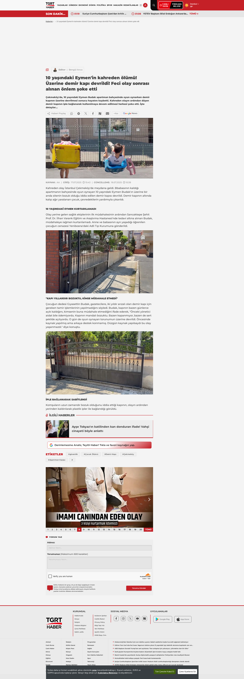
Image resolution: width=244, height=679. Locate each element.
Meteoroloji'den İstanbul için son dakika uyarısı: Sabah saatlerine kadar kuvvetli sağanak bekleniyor (151, 642)
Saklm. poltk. (79, 632)
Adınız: (51, 542)
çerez (94, 670)
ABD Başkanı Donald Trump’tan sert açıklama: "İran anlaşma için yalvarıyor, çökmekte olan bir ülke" (152, 648)
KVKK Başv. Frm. (100, 635)
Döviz (48, 652)
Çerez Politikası (80, 629)
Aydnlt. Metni (99, 632)
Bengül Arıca (75, 69)
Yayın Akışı (91, 665)
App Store (184, 619)
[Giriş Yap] (145, 5)
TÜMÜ (192, 13)
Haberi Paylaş (58, 113)
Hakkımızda (79, 616)
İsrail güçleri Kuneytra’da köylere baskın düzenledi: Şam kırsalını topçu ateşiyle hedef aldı (147, 652)
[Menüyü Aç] (141, 5)
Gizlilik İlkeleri (100, 619)
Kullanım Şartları (101, 616)
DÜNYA (92, 5)
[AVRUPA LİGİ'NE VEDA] (99, 497)
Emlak (48, 665)
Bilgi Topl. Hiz (99, 625)
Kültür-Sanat (70, 645)
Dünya (48, 655)
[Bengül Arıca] (55, 70)
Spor (89, 658)
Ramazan (90, 645)
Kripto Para (70, 648)
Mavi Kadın (70, 658)
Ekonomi (49, 661)
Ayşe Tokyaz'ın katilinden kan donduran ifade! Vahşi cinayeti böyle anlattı (110, 429)
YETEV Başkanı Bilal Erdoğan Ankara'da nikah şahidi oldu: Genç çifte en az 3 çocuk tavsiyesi (104, 13)
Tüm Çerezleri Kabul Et (164, 672)
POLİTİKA (101, 5)
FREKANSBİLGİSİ (177, 5)
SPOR (109, 5)
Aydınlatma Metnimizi (108, 673)
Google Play (165, 619)
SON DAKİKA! (56, 14)
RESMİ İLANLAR (130, 5)
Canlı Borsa (50, 645)
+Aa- (116, 113)
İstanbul (70, 188)
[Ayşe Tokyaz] (57, 428)
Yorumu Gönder (139, 588)
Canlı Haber (50, 648)
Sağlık (89, 648)
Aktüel (48, 642)
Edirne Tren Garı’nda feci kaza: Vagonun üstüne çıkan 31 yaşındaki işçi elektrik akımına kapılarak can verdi (154, 645)
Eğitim (48, 658)
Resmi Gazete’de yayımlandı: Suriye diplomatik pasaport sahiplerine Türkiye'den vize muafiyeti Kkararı (152, 655)
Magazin (69, 655)
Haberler (49, 21)
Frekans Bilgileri (80, 625)
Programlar (91, 642)
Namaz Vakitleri (71, 665)
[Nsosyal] (100, 113)
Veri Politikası (99, 629)
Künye (77, 619)
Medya (68, 661)
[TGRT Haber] (50, 5)
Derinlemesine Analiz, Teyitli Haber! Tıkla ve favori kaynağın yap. (95, 445)
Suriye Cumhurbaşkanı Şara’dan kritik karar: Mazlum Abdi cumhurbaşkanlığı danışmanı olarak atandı (152, 661)
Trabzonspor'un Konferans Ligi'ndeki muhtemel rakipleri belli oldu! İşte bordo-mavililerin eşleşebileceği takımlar (165, 13)
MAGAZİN (117, 5)
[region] (122, 672)
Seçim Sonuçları (93, 652)
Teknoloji (90, 661)
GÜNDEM (73, 5)
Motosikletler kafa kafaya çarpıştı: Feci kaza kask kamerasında (138, 658)
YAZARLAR (62, 5)
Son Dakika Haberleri (95, 655)
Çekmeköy (83, 188)
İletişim (77, 622)
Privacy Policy (100, 622)
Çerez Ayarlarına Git (187, 672)
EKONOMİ (83, 5)
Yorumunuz (67, 554)
